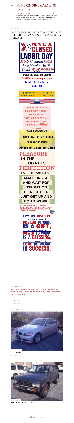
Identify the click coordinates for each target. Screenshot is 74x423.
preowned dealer (56, 291)
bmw (19, 289)
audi (16, 289)
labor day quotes (46, 289)
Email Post (18, 286)
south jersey (14, 294)
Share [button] (12, 286)
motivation (32, 291)
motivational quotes (41, 291)
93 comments (19, 356)
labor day (30, 289)
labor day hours (37, 289)
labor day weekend (16, 291)
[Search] (62, 5)
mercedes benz (25, 291)
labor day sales (54, 289)
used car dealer (21, 294)
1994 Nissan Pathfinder (24, 402)
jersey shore (24, 289)
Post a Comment (16, 303)
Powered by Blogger (38, 417)
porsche (49, 291)
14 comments (18, 406)
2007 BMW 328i (18, 352)
